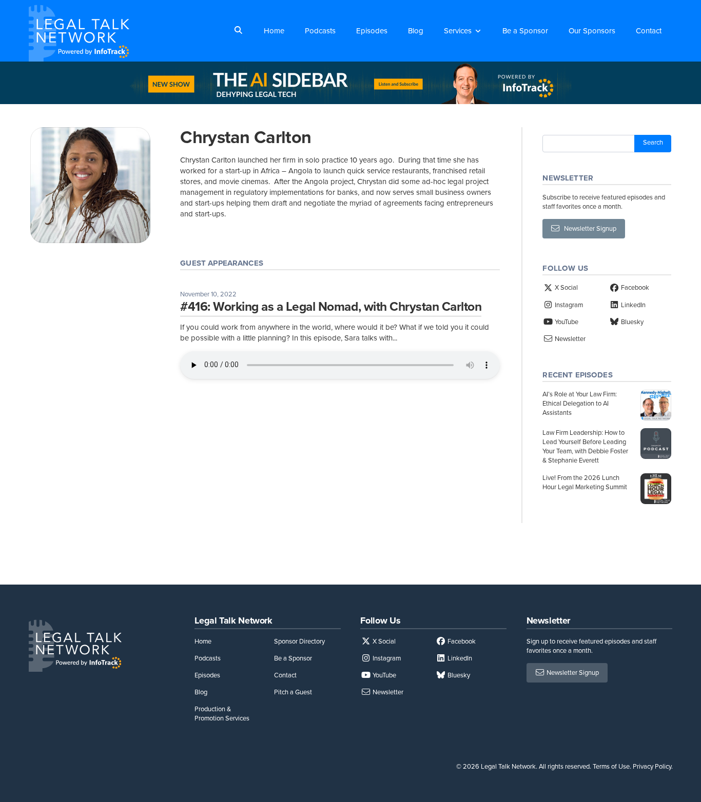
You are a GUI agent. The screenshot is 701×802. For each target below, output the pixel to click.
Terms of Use (611, 766)
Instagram (568, 305)
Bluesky (631, 322)
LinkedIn (632, 305)
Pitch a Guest (293, 692)
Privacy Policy (652, 766)
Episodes (371, 30)
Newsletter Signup (587, 228)
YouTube (565, 322)
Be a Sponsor (525, 30)
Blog (415, 30)
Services (458, 30)
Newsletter (569, 339)
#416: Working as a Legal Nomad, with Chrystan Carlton (330, 306)
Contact (648, 30)
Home (274, 30)
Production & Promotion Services (221, 713)
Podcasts (320, 30)
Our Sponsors (592, 30)
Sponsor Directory (299, 641)
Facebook (634, 287)
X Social (565, 287)
